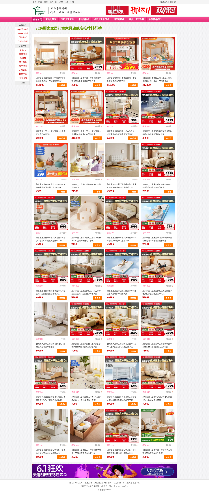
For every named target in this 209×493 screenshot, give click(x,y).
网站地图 (107, 483)
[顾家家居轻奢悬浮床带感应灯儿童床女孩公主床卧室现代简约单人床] (122, 160)
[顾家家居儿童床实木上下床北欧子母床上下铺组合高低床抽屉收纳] (87, 425)
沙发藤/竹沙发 (155, 19)
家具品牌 (78, 483)
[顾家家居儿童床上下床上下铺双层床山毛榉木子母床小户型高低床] (87, 107)
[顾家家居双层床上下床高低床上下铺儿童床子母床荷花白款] (122, 53)
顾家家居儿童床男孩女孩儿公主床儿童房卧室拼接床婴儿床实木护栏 (121, 451)
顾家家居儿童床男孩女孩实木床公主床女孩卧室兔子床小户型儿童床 (50, 398)
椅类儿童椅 (119, 19)
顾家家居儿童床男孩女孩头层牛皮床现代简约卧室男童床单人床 (157, 186)
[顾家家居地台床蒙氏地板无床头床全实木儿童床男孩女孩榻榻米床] (51, 266)
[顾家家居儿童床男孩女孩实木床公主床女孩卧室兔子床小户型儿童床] (51, 372)
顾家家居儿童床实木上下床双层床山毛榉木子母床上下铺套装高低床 (50, 79)
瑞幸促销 (23, 66)
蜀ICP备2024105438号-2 (118, 486)
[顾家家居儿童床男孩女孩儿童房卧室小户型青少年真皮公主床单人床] (51, 213)
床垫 (66, 2)
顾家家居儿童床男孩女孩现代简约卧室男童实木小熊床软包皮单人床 (86, 345)
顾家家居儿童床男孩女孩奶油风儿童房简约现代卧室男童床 (50, 345)
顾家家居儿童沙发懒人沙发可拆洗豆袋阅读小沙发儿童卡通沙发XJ (86, 398)
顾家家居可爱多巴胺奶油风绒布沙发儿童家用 (86, 186)
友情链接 (98, 483)
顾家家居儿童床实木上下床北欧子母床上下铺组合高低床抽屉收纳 (86, 451)
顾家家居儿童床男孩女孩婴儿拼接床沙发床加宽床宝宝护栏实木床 (50, 451)
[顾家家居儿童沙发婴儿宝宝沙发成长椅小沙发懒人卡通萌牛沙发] (87, 213)
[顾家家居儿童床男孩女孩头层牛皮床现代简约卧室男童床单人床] (158, 160)
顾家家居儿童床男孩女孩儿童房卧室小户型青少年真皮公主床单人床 (50, 239)
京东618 (23, 50)
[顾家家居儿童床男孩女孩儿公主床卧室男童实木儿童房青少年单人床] (87, 266)
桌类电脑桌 (83, 19)
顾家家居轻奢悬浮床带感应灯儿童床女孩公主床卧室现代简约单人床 (121, 186)
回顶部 (22, 83)
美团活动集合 (22, 29)
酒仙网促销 (23, 41)
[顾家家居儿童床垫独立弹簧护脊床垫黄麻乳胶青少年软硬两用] (122, 266)
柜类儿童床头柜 (136, 19)
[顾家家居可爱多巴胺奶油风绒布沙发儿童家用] (87, 160)
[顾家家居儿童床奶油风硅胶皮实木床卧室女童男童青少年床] (158, 372)
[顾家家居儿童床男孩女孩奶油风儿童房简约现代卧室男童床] (51, 319)
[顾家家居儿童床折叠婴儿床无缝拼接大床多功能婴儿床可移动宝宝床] (122, 372)
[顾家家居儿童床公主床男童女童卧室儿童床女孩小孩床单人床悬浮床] (158, 319)
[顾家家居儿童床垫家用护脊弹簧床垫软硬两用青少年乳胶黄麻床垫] (158, 213)
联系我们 (173, 2)
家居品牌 (88, 483)
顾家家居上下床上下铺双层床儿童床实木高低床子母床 (50, 133)
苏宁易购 (23, 62)
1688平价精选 (22, 33)
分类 (72, 2)
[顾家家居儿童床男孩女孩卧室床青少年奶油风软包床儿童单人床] (122, 213)
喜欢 (38, 73)
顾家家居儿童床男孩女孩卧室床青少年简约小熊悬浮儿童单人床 (157, 292)
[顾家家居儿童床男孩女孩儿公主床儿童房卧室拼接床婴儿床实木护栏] (122, 425)
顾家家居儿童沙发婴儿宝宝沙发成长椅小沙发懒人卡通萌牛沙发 (86, 239)
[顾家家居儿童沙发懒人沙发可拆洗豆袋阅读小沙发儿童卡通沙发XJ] (87, 372)
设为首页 (117, 483)
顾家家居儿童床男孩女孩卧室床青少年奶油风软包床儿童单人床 (121, 239)
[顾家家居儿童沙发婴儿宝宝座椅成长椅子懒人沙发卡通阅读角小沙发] (51, 160)
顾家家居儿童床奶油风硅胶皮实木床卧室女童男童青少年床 (157, 398)
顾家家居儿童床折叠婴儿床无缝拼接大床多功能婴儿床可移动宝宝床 (121, 398)
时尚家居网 (94, 486)
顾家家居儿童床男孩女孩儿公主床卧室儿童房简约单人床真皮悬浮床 (121, 345)
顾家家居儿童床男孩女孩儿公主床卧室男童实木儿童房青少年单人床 (86, 292)
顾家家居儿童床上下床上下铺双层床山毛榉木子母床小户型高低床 (86, 133)
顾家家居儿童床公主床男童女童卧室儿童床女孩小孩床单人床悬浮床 (157, 345)
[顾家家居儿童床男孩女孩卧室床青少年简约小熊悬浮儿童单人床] (158, 266)
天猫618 (22, 25)
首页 (34, 2)
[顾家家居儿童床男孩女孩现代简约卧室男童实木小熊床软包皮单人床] (87, 319)
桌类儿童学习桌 (101, 19)
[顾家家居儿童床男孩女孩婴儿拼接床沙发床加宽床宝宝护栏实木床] (51, 425)
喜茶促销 (23, 54)
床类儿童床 (50, 19)
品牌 (51, 2)
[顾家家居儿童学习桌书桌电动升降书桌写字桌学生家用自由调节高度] (122, 107)
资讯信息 (164, 2)
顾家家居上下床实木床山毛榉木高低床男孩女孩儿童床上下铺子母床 (157, 79)
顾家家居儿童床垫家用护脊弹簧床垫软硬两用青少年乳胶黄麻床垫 (157, 239)
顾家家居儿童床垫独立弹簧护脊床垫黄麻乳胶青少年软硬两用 (121, 292)
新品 (40, 2)
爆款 (46, 2)
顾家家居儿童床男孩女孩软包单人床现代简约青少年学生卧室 (157, 451)
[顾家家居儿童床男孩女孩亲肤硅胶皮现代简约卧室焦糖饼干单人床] (87, 53)
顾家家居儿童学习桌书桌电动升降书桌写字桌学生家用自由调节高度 (121, 133)
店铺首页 (37, 19)
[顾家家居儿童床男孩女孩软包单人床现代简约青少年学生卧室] (158, 425)
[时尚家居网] (39, 10)
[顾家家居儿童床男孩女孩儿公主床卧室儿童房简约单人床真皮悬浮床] (122, 319)
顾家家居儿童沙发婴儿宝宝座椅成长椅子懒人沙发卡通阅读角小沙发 (50, 186)
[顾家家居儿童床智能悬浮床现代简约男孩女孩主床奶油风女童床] (158, 107)
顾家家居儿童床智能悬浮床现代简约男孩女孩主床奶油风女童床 (157, 133)
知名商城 (22, 46)
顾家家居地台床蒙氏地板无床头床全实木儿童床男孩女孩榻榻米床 (50, 292)
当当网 (23, 58)
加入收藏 (127, 483)
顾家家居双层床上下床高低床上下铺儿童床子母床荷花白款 (121, 79)
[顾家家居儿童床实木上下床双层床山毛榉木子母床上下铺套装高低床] (51, 53)
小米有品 (23, 70)
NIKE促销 (23, 78)
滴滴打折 (23, 37)
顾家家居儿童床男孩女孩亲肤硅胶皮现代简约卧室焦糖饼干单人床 (86, 79)
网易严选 (23, 74)
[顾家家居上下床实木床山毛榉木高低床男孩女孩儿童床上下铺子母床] (158, 53)
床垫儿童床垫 (67, 19)
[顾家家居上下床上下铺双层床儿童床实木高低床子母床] (51, 107)
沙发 (61, 2)
